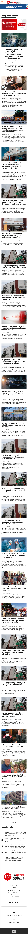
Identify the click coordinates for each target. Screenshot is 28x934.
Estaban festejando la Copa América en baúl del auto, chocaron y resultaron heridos (13, 202)
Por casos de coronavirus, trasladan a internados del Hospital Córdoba (12, 522)
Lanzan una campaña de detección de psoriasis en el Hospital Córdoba (12, 714)
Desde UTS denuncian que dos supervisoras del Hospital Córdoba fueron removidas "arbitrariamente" (13, 129)
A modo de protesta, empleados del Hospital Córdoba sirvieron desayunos (13, 588)
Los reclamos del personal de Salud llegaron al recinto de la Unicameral (13, 425)
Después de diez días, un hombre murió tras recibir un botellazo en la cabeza (13, 361)
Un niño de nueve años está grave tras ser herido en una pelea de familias (12, 393)
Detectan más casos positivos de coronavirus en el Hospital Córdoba (13, 490)
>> (18, 823)
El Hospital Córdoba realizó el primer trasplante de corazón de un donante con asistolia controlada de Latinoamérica (14, 54)
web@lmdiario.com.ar (14, 922)
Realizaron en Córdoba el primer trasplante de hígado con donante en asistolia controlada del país (12, 165)
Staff (14, 888)
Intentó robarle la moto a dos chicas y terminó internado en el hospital (13, 652)
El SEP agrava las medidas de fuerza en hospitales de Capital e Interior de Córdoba (13, 620)
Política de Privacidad (14, 892)
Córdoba (15, 98)
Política (2, 429)
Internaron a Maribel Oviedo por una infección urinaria (12, 746)
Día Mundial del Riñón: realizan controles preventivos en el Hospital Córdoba (13, 93)
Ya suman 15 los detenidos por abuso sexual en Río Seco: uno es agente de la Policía (15, 840)
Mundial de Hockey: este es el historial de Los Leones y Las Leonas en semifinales (15, 852)
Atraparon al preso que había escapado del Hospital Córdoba (13, 266)
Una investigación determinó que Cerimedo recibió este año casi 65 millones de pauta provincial (14, 858)
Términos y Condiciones (14, 890)
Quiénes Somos (14, 885)
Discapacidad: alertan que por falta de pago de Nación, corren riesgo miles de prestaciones (15, 833)
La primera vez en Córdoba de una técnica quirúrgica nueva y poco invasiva (13, 555)
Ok (14, 931)
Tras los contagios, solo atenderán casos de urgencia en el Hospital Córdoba (12, 457)
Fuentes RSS (14, 895)
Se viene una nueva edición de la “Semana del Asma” (13, 808)
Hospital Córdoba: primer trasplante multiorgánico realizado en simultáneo (11, 235)
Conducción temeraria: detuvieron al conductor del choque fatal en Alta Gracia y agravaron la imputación (15, 846)
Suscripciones (15, 897)
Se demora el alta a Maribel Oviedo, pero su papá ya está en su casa (13, 777)
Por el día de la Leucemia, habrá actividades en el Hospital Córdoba (13, 684)
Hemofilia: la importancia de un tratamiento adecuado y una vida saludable (13, 328)
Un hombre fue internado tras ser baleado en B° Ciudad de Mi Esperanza (13, 297)
